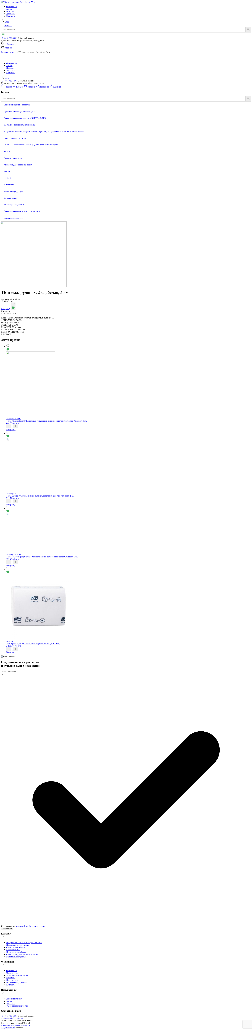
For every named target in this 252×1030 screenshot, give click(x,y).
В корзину (5, 308)
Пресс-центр (12, 980)
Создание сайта (8, 1028)
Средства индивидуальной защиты (22, 954)
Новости (10, 11)
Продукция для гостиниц (17, 945)
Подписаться (7, 929)
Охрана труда (12, 973)
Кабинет (57, 87)
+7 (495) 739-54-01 (9, 38)
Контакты (10, 16)
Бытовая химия (13, 950)
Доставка (10, 14)
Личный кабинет (14, 999)
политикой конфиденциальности (30, 926)
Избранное (9, 44)
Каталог (8, 25)
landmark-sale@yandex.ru (12, 1018)
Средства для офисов (15, 947)
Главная (4, 52)
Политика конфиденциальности (15, 1025)
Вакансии (10, 978)
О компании (11, 7)
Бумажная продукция (15, 957)
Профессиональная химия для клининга (24, 942)
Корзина (8, 48)
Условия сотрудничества (17, 975)
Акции (9, 9)
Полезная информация (16, 982)
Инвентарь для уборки (16, 952)
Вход (7, 22)
